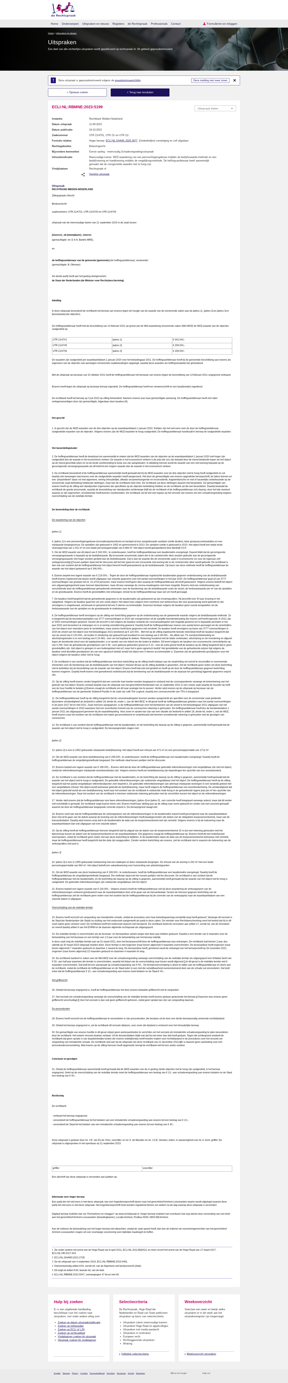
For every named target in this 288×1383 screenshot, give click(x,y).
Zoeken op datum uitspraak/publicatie (79, 1322)
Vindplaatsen (60, 168)
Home (54, 23)
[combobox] (215, 108)
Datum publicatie (62, 129)
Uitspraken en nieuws (95, 23)
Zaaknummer (60, 135)
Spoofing (111, 1373)
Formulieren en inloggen (222, 23)
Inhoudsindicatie (62, 157)
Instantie (57, 118)
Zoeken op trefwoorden (71, 1325)
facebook (219, 1373)
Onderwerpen (70, 23)
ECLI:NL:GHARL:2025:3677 (121, 140)
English (57, 1373)
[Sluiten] (235, 80)
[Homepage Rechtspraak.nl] (62, 8)
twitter (214, 1373)
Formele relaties (62, 140)
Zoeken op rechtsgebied (71, 1333)
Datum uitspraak (62, 124)
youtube (234, 1373)
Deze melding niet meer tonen (210, 80)
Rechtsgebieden (61, 146)
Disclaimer (140, 1373)
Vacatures (121, 1373)
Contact (176, 23)
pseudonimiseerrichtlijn (128, 80)
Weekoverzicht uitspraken (201, 1353)
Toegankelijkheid (97, 1373)
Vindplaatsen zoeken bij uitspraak (77, 1336)
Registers (118, 23)
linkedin (229, 1373)
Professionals (159, 23)
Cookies (84, 1373)
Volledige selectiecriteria (135, 1353)
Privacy (75, 1373)
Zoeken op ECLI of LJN (71, 1329)
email (195, 1373)
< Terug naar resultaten (140, 92)
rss (190, 1373)
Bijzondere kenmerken (65, 151)
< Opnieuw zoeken (77, 92)
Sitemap (66, 1373)
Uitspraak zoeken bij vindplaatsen (77, 1340)
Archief (131, 1373)
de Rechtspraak (137, 23)
